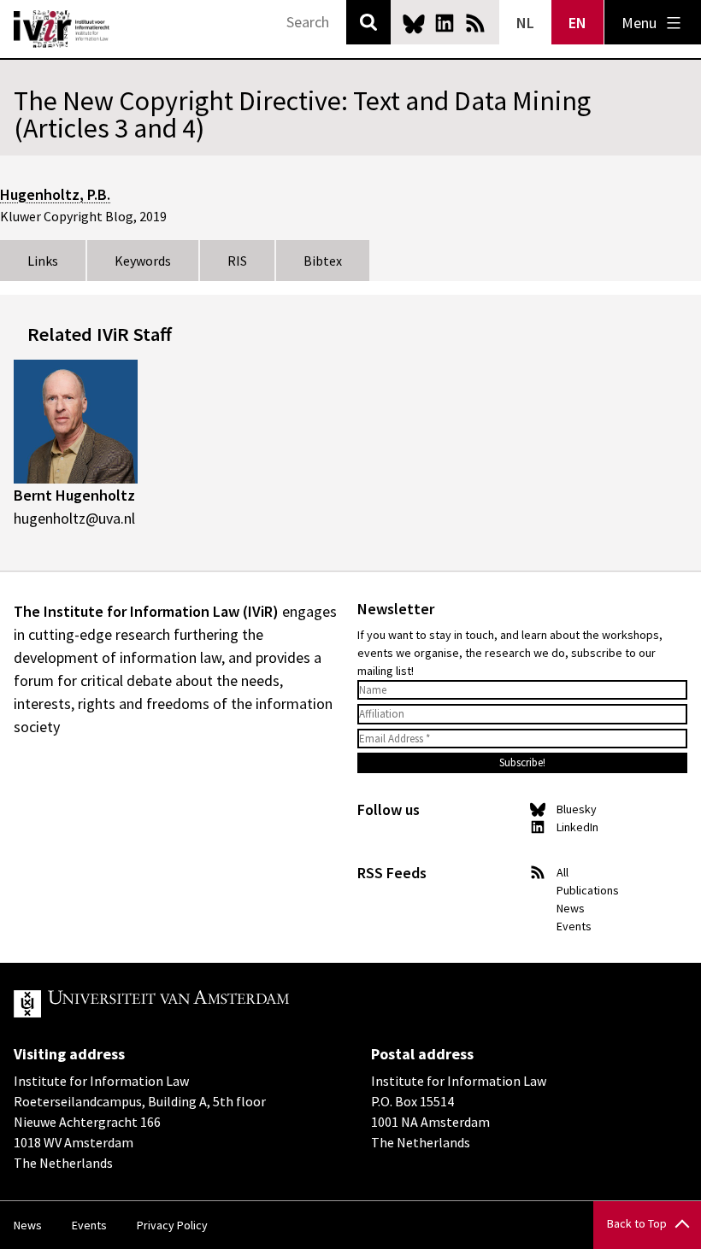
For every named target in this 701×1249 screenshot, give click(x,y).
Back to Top (637, 1223)
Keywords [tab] (143, 260)
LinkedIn (445, 23)
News (571, 908)
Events (574, 926)
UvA (212, 1003)
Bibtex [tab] (322, 260)
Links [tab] (42, 260)
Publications (588, 890)
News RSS (475, 23)
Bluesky (414, 23)
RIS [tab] (237, 260)
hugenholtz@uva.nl (74, 518)
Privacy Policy (172, 1225)
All (562, 872)
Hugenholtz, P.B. (55, 194)
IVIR (61, 29)
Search (368, 22)
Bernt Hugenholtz (74, 495)
